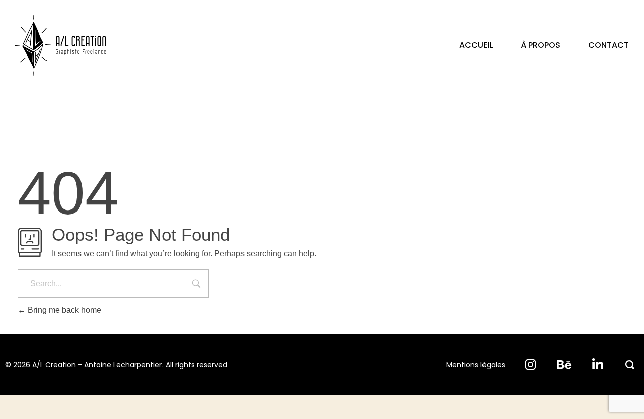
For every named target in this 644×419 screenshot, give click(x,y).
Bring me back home (63, 310)
